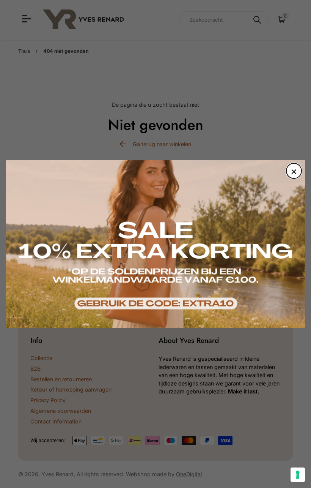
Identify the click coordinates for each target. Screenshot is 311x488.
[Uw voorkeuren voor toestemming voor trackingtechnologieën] (298, 474)
